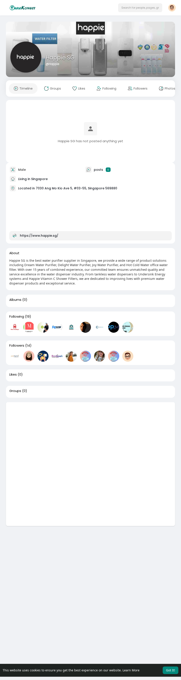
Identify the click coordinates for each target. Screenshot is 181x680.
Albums (15, 300)
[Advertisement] (90, 433)
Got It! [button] (170, 670)
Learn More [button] (131, 670)
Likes (13, 374)
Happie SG (60, 57)
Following (16, 316)
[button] (140, 7)
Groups (15, 391)
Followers (16, 345)
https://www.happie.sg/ (39, 235)
